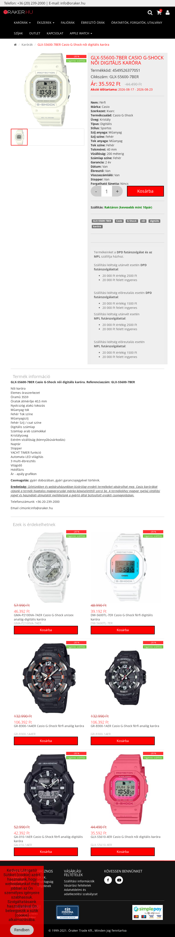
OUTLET (34, 33)
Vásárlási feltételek (77, 885)
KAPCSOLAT (55, 33)
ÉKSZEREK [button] (44, 23)
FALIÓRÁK (68, 23)
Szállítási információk (79, 881)
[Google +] (119, 880)
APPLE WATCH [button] (80, 33)
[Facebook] (108, 880)
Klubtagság (45, 882)
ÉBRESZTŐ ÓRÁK (93, 23)
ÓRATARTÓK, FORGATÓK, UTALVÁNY (136, 23)
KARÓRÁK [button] (21, 23)
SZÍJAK (18, 33)
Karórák (27, 45)
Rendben (21, 930)
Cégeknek (44, 886)
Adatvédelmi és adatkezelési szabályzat (81, 892)
